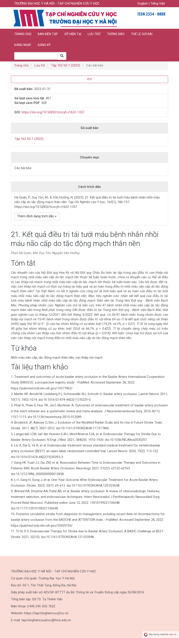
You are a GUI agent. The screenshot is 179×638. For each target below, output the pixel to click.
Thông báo (115, 34)
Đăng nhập (22, 45)
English (143, 3)
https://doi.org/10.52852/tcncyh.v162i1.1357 (53, 112)
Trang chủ (22, 34)
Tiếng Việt (157, 3)
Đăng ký (44, 45)
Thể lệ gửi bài (141, 34)
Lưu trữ (94, 34)
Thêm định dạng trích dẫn (36, 216)
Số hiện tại (72, 34)
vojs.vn (173, 634)
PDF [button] (89, 79)
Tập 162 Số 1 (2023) (65, 65)
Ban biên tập (48, 34)
